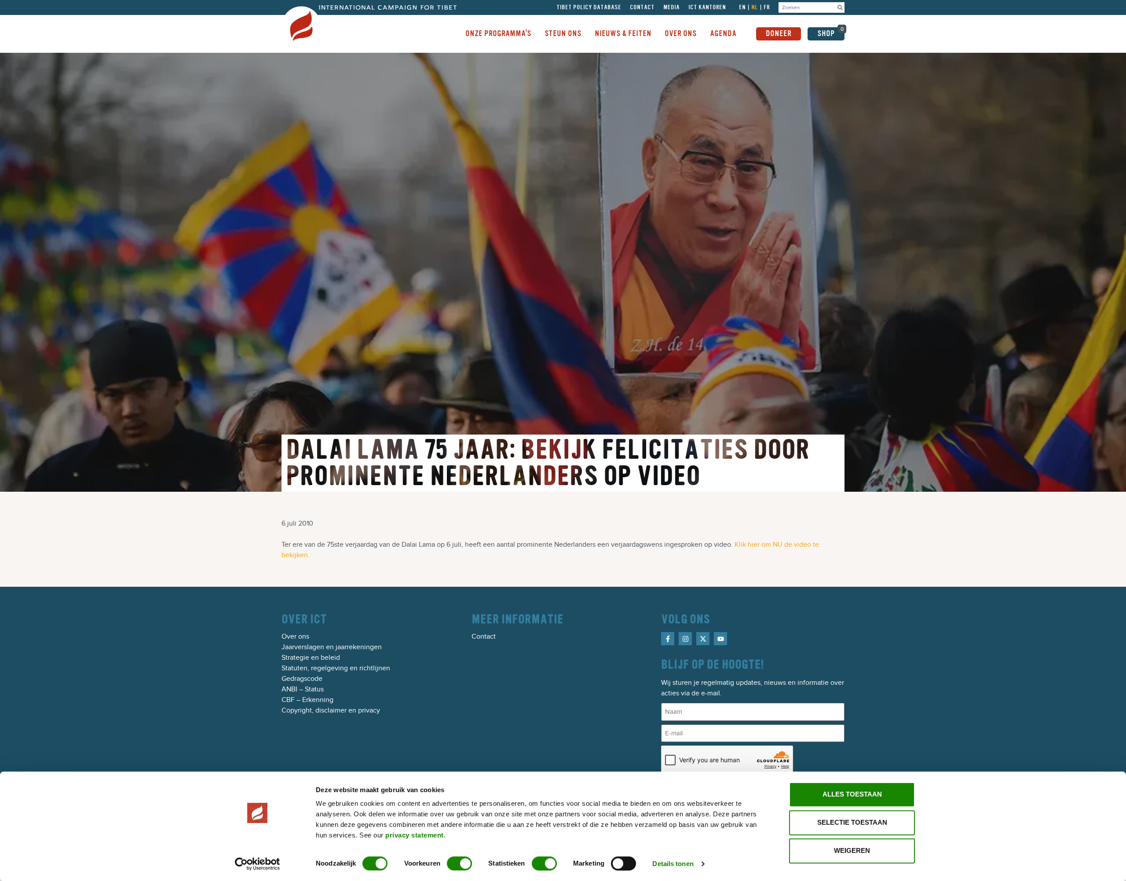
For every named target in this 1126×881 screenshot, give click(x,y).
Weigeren (852, 850)
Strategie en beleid (311, 657)
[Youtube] (720, 638)
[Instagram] (685, 638)
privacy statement (414, 835)
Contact (642, 7)
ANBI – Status (303, 689)
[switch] (459, 863)
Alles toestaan (852, 794)
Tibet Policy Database (588, 7)
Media (671, 7)
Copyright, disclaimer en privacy (331, 710)
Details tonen (672, 863)
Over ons (295, 636)
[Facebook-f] (667, 638)
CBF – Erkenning (307, 699)
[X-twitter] (702, 638)
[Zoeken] (840, 7)
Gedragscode (302, 678)
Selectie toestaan (852, 822)
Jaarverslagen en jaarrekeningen (332, 647)
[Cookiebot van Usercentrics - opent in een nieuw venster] (257, 863)
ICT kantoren (707, 7)
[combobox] (807, 7)
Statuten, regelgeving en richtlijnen (336, 668)
